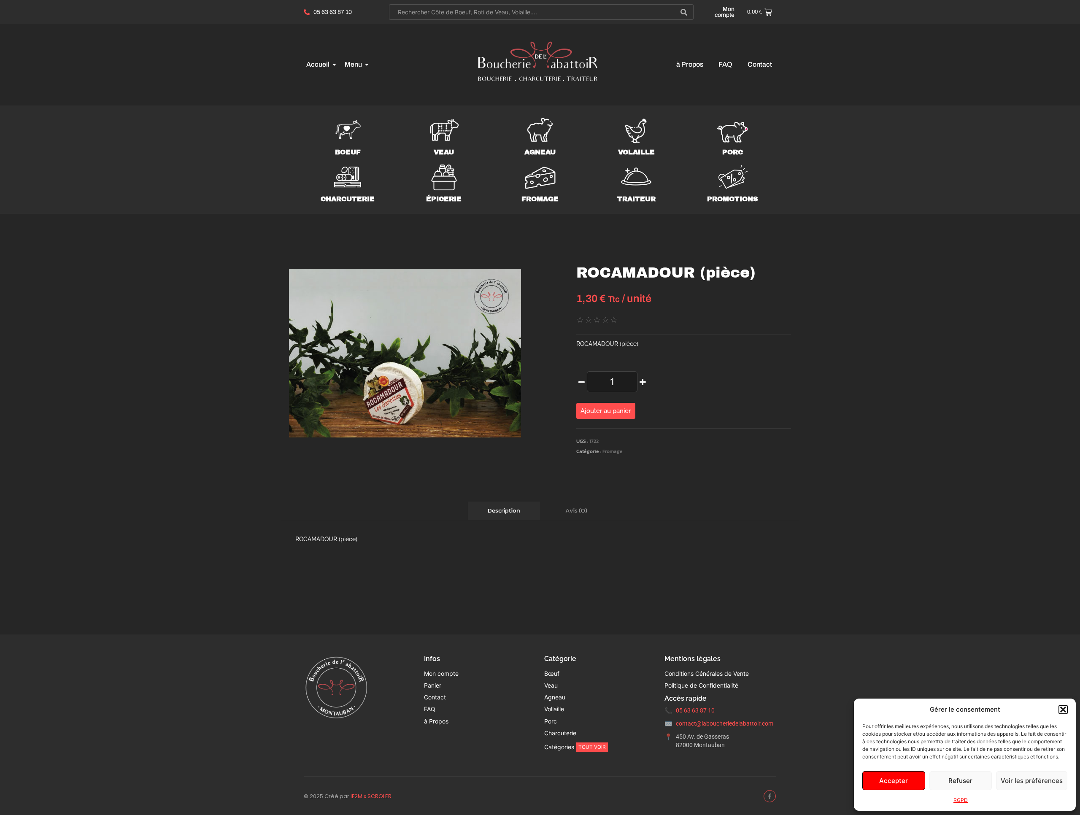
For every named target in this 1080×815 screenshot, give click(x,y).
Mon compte (724, 12)
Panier (432, 685)
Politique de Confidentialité (701, 685)
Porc (550, 721)
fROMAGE (540, 198)
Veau (444, 152)
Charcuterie (348, 198)
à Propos (689, 64)
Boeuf (348, 152)
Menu (353, 64)
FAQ (725, 64)
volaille (636, 152)
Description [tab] (504, 510)
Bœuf (551, 673)
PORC (732, 152)
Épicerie (444, 198)
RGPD (960, 800)
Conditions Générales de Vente (706, 673)
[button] (1063, 709)
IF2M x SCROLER (371, 796)
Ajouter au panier (605, 411)
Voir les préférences (1032, 781)
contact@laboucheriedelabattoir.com (724, 723)
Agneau (540, 152)
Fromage (612, 451)
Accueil (317, 64)
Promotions (732, 198)
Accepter (893, 781)
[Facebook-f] (770, 796)
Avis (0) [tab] (576, 510)
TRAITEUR (636, 198)
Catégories (559, 747)
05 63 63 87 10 (695, 710)
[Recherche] (684, 12)
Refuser (960, 781)
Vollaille (554, 709)
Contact (760, 64)
